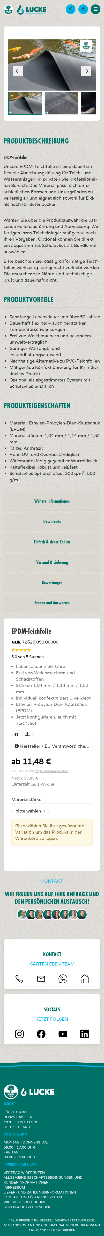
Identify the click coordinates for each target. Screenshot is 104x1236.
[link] (83, 9)
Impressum (14, 1187)
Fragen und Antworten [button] (52, 603)
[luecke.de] (33, 10)
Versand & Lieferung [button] (52, 562)
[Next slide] (86, 71)
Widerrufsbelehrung (25, 1202)
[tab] (52, 501)
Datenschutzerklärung (27, 1207)
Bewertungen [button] (52, 583)
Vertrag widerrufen (24, 1172)
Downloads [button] (52, 521)
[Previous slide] (18, 71)
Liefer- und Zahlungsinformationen (40, 1192)
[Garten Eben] (10, 10)
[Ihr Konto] (70, 9)
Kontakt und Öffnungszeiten (33, 1197)
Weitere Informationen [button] (52, 501)
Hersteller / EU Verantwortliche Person (56, 746)
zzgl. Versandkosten (51, 771)
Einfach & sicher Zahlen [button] (52, 542)
